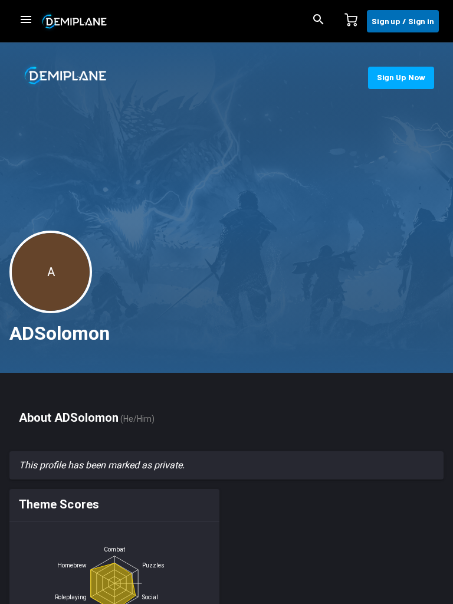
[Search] (318, 21)
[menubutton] (26, 21)
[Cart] (351, 21)
